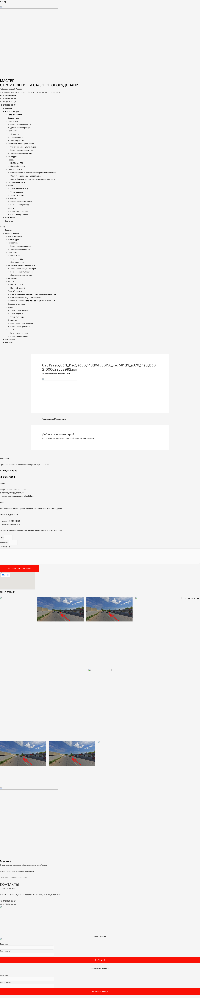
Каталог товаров (12, 111)
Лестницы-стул (17, 140)
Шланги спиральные (19, 214)
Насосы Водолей (17, 166)
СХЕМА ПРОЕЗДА (7, 592)
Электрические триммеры (21, 202)
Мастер (3, 1)
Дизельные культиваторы (21, 153)
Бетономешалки (15, 115)
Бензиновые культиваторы (21, 150)
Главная (8, 108)
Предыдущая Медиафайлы (52, 419)
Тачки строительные (19, 189)
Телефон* (4, 543)
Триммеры (12, 198)
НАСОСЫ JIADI (16, 163)
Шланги (11, 208)
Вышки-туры (13, 118)
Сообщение (5, 547)
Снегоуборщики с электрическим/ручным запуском (32, 179)
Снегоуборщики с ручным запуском (25, 176)
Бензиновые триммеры (20, 205)
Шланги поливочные (19, 211)
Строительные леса (16, 182)
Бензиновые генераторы (20, 124)
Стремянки (15, 134)
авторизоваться (87, 438)
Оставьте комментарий (52, 373)
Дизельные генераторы (20, 127)
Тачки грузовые (17, 195)
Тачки (10, 185)
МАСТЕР (7, 80)
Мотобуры (12, 156)
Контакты (9, 221)
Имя (2, 538)
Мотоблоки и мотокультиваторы (21, 144)
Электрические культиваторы (23, 147)
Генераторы (13, 121)
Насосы (11, 160)
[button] (100, 226)
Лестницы (12, 131)
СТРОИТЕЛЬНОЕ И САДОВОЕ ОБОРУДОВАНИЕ (40, 85)
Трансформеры (16, 137)
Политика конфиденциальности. (13, 878)
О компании (10, 218)
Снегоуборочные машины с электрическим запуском (33, 173)
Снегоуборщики (15, 169)
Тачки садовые (16, 192)
